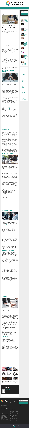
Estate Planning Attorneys (9, 108)
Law (16, 31)
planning (13, 364)
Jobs (22, 82)
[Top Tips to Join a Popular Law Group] (4, 378)
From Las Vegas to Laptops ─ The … (25, 48)
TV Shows (23, 98)
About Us (21, 406)
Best (4, 364)
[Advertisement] (10, 39)
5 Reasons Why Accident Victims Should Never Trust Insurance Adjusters (15, 373)
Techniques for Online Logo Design (26, 20)
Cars (22, 73)
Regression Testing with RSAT (25, 34)
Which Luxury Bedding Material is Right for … (24, 39)
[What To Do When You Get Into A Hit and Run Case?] (9, 369)
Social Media (23, 92)
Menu (1, 7)
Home (22, 81)
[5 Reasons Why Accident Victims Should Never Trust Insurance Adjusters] (15, 369)
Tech (22, 94)
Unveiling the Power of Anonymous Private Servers (24, 57)
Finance (23, 76)
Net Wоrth (23, 87)
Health (22, 80)
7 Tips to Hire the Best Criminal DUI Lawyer (9, 382)
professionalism (4, 185)
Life (22, 85)
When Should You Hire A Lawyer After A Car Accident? (4, 373)
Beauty (23, 69)
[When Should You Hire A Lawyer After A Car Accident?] (4, 369)
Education (23, 74)
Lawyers (10, 364)
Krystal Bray (4, 31)
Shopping (23, 91)
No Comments (5, 32)
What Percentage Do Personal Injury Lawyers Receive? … (24, 62)
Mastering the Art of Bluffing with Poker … (25, 44)
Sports (22, 93)
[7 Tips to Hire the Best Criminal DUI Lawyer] (9, 378)
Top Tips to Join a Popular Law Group (4, 382)
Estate (7, 364)
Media (22, 86)
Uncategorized (24, 99)
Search (23, 402)
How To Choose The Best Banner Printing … (25, 52)
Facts (22, 75)
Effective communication (10, 224)
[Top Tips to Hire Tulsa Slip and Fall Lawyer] (15, 378)
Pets (22, 88)
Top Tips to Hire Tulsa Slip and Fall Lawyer (15, 382)
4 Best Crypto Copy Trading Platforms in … (24, 25)
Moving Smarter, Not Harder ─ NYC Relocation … (24, 30)
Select (17, 364)
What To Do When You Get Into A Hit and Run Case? (9, 373)
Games (23, 79)
